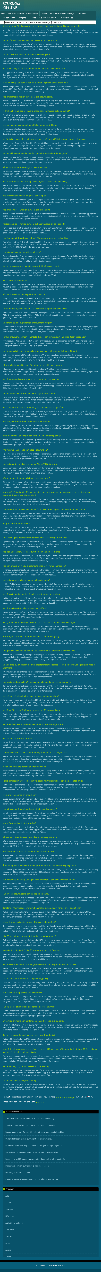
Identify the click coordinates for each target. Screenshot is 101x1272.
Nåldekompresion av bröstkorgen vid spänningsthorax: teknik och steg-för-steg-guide (43, 781)
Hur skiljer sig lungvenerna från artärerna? (22, 992)
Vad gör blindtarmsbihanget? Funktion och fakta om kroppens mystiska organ (39, 622)
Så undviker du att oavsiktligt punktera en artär (25, 167)
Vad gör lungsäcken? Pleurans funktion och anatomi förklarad (31, 552)
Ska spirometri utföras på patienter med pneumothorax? (29, 851)
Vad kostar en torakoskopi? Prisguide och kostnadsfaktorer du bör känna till (38, 682)
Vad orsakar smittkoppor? (15, 280)
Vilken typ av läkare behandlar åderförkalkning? (25, 766)
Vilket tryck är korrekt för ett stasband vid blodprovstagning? (31, 636)
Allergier (9, 1209)
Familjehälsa (23, 18)
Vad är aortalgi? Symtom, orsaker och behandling (26, 1066)
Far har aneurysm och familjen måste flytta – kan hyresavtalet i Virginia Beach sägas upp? (44, 337)
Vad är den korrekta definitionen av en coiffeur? (25, 608)
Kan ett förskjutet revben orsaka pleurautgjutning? (26, 978)
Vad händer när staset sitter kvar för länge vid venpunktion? (31, 696)
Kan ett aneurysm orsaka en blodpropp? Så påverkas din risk (31, 266)
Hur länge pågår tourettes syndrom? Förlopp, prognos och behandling (35, 238)
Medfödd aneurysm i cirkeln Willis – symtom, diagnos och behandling (35, 308)
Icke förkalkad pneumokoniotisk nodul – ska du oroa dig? (29, 936)
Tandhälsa (81, 13)
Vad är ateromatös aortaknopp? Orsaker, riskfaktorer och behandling (35, 181)
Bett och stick (32, 13)
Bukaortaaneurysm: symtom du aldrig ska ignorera (27, 1166)
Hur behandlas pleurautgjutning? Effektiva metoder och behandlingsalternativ (39, 879)
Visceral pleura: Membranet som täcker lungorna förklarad (30, 125)
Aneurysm (56, 22)
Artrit (7, 1243)
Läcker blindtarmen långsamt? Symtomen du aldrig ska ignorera (32, 365)
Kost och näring (8, 18)
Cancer (44, 13)
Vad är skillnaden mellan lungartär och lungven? (25, 195)
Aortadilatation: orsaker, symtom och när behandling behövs (31, 1152)
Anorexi (8, 1236)
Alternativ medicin (16, 13)
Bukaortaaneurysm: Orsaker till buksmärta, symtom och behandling (34, 1132)
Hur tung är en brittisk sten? (17, 1172)
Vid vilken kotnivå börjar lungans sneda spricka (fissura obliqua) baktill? (36, 111)
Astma (8, 1250)
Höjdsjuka (9, 1216)
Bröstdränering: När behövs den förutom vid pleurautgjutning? (32, 435)
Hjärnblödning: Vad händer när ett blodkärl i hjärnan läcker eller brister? (36, 82)
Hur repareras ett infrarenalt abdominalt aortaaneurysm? (29, 1007)
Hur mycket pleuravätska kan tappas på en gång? (26, 894)
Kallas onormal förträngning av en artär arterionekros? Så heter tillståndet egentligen (42, 26)
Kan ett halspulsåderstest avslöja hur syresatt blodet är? (29, 1035)
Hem (3, 13)
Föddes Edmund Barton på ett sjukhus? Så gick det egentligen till (33, 1145)
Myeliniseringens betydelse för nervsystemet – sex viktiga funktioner (35, 537)
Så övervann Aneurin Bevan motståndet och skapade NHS (30, 837)
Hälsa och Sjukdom (13, 22)
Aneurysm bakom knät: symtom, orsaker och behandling (29, 1118)
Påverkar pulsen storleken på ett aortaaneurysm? (26, 294)
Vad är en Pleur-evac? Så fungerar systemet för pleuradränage (32, 710)
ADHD (8, 1203)
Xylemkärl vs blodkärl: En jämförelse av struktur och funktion (31, 950)
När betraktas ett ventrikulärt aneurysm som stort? (26, 478)
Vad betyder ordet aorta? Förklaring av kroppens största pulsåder (33, 407)
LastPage (70, 1097)
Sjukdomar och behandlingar (62, 13)
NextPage (60, 1097)
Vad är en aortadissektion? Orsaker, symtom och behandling (31, 379)
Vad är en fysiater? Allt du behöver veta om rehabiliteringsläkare (33, 724)
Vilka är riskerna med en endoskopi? (19, 795)
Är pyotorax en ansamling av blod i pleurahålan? (25, 450)
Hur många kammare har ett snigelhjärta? (22, 252)
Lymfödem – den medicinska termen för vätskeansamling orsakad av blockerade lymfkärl (44, 509)
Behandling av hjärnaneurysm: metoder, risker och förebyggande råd (35, 1159)
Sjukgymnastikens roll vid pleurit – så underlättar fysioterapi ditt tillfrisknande (39, 650)
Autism (8, 1257)
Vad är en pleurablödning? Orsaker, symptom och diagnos (30, 1125)
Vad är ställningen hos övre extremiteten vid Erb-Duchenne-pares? (34, 68)
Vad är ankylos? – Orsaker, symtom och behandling (26, 210)
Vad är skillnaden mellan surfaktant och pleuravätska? (28, 97)
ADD (7, 1196)
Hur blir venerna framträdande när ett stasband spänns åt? (30, 809)
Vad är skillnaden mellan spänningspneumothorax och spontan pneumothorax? (39, 964)
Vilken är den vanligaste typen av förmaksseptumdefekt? (29, 922)
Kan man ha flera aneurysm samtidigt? (20, 1080)
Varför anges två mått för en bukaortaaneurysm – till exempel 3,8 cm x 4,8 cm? (40, 351)
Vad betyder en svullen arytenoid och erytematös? (26, 580)
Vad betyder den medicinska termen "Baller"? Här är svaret (30, 464)
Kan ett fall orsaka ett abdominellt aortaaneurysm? (26, 54)
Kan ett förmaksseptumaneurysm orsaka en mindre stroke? (30, 40)
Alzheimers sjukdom (14, 1223)
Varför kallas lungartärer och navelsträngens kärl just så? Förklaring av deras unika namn (44, 139)
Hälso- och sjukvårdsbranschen (45, 18)
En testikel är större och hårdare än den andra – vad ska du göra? (33, 1021)
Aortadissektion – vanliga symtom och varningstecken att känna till (34, 224)
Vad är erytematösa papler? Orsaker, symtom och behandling (31, 594)
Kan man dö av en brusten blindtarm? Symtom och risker (29, 393)
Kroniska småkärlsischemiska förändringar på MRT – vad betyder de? (35, 752)
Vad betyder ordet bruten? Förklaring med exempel (26, 421)
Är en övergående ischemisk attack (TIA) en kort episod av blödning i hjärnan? (39, 865)
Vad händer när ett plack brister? (18, 738)
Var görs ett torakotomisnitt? (16, 523)
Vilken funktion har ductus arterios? (19, 823)
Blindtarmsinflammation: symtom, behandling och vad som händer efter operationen (42, 908)
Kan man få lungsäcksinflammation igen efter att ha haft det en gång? (35, 153)
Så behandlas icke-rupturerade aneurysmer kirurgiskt (27, 322)
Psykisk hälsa (67, 18)
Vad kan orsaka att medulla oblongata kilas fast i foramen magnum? (34, 566)
